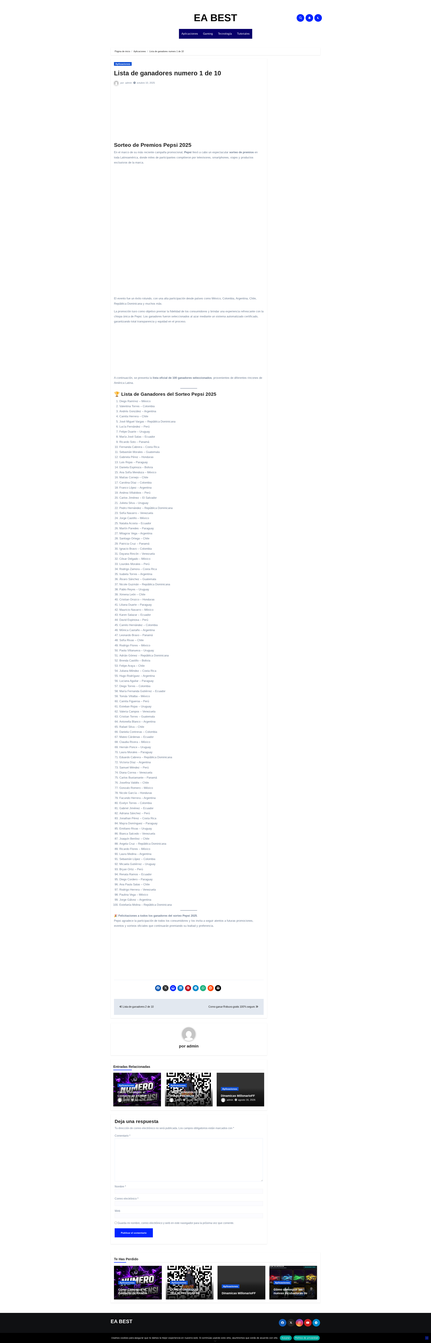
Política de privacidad (306, 1337)
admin (128, 82)
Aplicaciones (189, 33)
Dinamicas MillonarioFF (238, 1095)
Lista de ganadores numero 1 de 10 (167, 73)
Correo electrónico (126, 1198)
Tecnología (225, 33)
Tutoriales (243, 33)
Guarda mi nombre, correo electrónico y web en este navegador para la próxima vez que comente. (176, 1223)
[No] (426, 1338)
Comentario (122, 1135)
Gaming (208, 33)
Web (117, 1210)
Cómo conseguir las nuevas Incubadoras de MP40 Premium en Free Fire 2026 (290, 1295)
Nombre (120, 1186)
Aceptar (285, 1337)
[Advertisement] (189, 116)
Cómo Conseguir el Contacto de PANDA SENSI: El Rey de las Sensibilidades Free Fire (135, 1295)
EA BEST (215, 17)
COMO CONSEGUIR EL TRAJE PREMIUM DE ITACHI (186, 1096)
